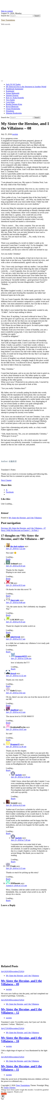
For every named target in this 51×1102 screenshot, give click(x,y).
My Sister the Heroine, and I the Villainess (25, 518)
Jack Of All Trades (13, 84)
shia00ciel (14, 710)
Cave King (10, 102)
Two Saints (10, 100)
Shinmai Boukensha (14, 113)
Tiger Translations (8, 20)
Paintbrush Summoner (14, 89)
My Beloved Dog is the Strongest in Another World (26, 87)
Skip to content (7, 11)
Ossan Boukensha (13, 109)
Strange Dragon (12, 95)
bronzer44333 (21, 656)
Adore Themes (9, 1088)
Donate (4, 1094)
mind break (15, 637)
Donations (10, 111)
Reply (8, 559)
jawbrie (15, 134)
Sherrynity (14, 600)
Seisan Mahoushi (12, 93)
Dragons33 (15, 744)
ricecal (13, 673)
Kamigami (10, 91)
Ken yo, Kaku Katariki (15, 98)
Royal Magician (12, 106)
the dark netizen (17, 546)
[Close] (3, 1096)
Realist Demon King (14, 104)
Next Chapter (6, 480)
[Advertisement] (25, 52)
